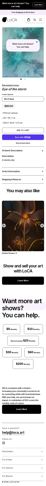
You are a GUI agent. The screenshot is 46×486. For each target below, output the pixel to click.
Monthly (11, 329)
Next (42, 224)
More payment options (23, 143)
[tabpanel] (23, 52)
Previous (2, 224)
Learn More (38, 5)
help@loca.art (13, 432)
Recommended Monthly (23, 340)
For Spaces (7, 468)
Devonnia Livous (10, 85)
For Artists (7, 460)
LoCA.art (13, 482)
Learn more (23, 281)
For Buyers (7, 476)
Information (7, 451)
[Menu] (40, 19)
